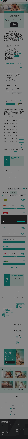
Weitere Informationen (14, 219)
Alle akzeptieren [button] (21, 221)
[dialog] (14, 219)
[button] (6, 221)
